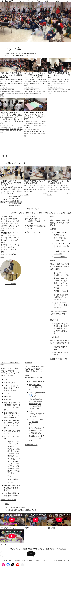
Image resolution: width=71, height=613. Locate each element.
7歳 (30, 131)
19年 (6, 90)
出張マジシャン (28, 560)
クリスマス (11, 90)
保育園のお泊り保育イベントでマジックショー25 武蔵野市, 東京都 (12, 183)
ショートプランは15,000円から (60, 233)
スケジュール (30, 216)
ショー (16, 90)
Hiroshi (17, 560)
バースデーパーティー (9, 528)
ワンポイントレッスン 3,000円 (61, 252)
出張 (16, 91)
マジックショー (10, 88)
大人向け (51, 528)
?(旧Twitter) (32, 412)
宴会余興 (6, 130)
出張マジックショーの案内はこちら (16, 55)
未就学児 (14, 203)
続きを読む (10, 193)
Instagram (40, 414)
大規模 (2, 130)
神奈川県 (14, 93)
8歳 (32, 90)
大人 (21, 129)
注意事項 (53, 359)
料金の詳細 (62, 359)
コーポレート (3, 199)
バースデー (27, 88)
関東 (1, 95)
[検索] (31, 553)
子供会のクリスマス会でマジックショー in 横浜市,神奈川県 (11, 75)
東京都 (32, 93)
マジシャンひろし (7, 216)
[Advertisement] (35, 591)
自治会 (21, 93)
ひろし (28, 375)
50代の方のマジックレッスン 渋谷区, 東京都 (58, 182)
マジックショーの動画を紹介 (21, 549)
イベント (12, 127)
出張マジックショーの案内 (21, 213)
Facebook (32, 416)
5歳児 (15, 197)
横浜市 (9, 93)
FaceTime (38, 401)
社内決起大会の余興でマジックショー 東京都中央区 (11, 113)
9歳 (56, 90)
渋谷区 (58, 91)
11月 (27, 90)
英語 (37, 93)
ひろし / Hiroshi (10, 283)
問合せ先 (28, 362)
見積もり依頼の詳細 (8, 499)
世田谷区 (43, 131)
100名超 (4, 127)
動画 (7, 503)
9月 (22, 197)
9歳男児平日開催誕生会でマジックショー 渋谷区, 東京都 (59, 75)
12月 (3, 90)
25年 (12, 197)
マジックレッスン (8, 544)
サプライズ (18, 127)
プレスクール (13, 200)
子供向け (2, 88)
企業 (18, 200)
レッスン (26, 195)
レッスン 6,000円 (60, 256)
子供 (19, 91)
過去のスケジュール (32, 232)
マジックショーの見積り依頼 (10, 363)
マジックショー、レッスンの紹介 (58, 213)
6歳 (19, 197)
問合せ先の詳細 (31, 444)
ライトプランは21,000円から (60, 239)
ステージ (6, 129)
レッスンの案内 (38, 213)
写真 (11, 91)
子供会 (2, 93)
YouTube (35, 421)
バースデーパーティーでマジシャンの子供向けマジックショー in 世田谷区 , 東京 (35, 115)
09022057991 (34, 408)
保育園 (11, 202)
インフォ (65, 1)
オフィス (2, 125)
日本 (5, 93)
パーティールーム (5, 91)
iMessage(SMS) (36, 406)
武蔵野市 (11, 205)
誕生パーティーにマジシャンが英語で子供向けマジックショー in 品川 (34, 75)
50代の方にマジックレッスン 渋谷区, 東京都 (34, 182)
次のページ (39, 209)
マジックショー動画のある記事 (46, 549)
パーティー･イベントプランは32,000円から (62, 245)
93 (32, 209)
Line (39, 403)
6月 (28, 131)
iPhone (31, 399)
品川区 (44, 91)
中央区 (12, 129)
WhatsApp (33, 403)
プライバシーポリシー (60, 560)
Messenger (33, 392)
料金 (52, 216)
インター (36, 90)
